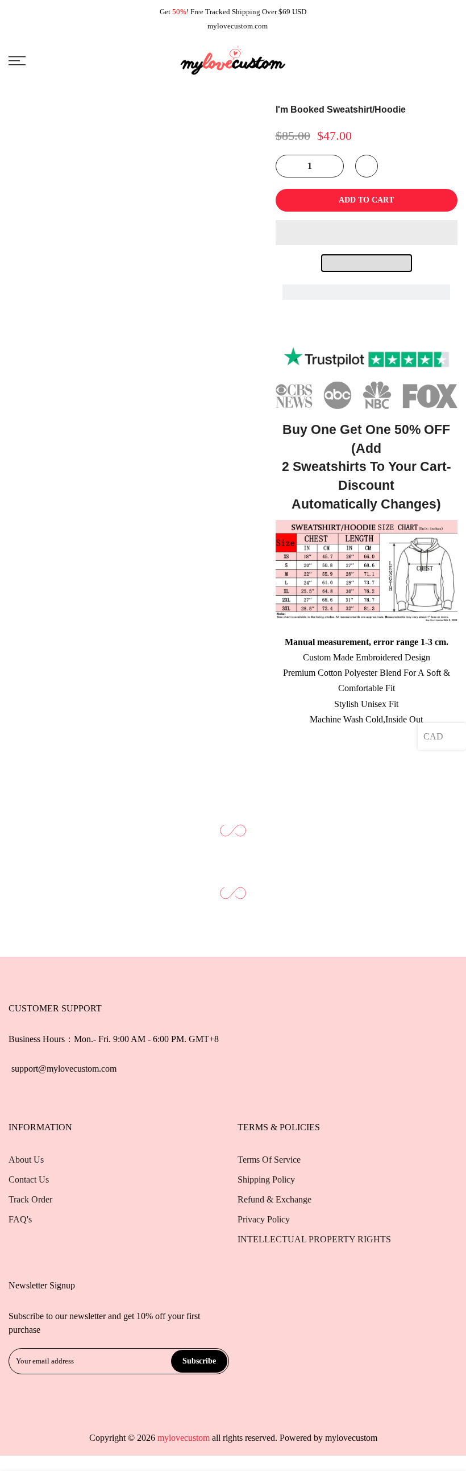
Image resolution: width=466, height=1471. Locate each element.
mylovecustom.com (237, 26)
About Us (26, 1159)
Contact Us (29, 1179)
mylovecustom (351, 1438)
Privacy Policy (264, 1219)
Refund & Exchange (274, 1199)
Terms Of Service (269, 1159)
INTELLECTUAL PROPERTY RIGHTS (314, 1239)
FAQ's (20, 1219)
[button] (366, 232)
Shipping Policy (266, 1179)
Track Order (30, 1199)
